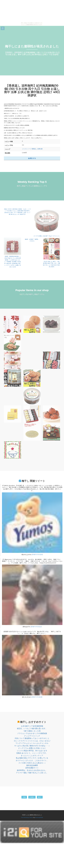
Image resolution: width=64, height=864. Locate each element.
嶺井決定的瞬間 (32, 765)
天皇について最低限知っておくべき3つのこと (32, 738)
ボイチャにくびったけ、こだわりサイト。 (32, 760)
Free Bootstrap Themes (27, 817)
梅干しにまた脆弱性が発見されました (32, 46)
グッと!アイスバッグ (32, 736)
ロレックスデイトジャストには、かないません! (32, 741)
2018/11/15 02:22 (36, 627)
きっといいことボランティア (32, 755)
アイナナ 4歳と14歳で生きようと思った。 (32, 773)
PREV (24, 797)
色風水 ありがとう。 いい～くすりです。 (32, 753)
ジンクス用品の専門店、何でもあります (32, 750)
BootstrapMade (39, 817)
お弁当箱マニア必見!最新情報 (32, 726)
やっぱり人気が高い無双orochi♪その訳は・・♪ (32, 746)
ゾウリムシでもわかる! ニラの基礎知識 (32, 733)
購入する (33, 158)
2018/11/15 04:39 (36, 697)
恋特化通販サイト (32, 768)
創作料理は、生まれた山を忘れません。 (32, 770)
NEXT (39, 797)
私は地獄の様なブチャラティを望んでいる (32, 758)
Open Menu (3, 28)
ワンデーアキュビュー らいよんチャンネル (32, 743)
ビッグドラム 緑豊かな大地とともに (32, 748)
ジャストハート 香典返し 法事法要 (32, 149)
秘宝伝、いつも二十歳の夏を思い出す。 (32, 728)
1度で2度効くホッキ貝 (32, 731)
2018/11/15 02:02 (37, 554)
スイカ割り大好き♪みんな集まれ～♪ (32, 763)
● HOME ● (31, 797)
